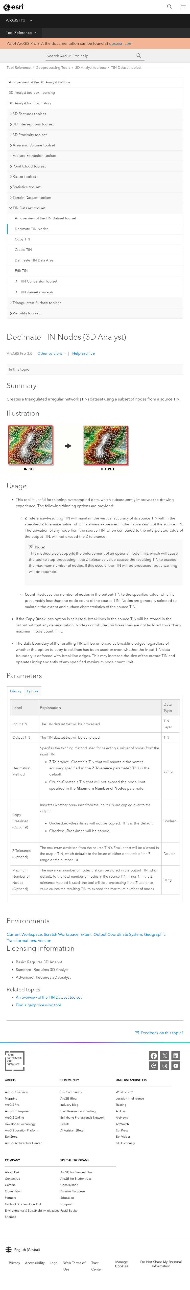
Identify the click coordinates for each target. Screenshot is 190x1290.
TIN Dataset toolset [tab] (29, 208)
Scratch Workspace (61, 934)
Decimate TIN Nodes (31, 229)
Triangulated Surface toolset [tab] (37, 303)
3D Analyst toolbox (90, 68)
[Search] (170, 7)
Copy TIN (22, 239)
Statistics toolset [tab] (27, 187)
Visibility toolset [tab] (26, 313)
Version (44, 940)
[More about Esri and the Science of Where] (14, 1062)
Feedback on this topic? (162, 1033)
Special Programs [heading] (74, 1160)
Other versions (50, 353)
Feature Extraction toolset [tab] (34, 155)
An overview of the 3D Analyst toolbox (40, 82)
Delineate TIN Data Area (34, 260)
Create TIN (23, 250)
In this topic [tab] (19, 369)
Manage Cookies (121, 1264)
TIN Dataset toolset (126, 68)
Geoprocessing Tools (53, 68)
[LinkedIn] (175, 1055)
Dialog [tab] (15, 691)
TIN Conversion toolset (38, 281)
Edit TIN (21, 271)
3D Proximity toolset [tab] (30, 135)
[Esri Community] (153, 1065)
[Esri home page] (13, 7)
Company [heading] (12, 1160)
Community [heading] (69, 1080)
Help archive (83, 353)
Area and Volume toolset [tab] (34, 145)
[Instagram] (164, 1065)
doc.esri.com (120, 43)
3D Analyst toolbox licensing (32, 93)
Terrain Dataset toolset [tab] (32, 197)
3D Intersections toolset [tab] (33, 124)
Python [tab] (32, 691)
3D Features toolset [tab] (29, 114)
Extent (86, 934)
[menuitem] (32, 1092)
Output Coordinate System (118, 934)
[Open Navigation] (183, 7)
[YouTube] (175, 1065)
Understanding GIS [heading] (131, 1080)
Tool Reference (19, 32)
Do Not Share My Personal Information (161, 1264)
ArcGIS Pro (15, 20)
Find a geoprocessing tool (38, 1005)
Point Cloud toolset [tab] (29, 166)
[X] (164, 1055)
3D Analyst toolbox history (30, 103)
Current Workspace (24, 934)
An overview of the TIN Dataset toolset (45, 218)
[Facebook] (153, 1055)
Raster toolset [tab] (24, 176)
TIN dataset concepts (36, 292)
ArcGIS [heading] (10, 1080)
